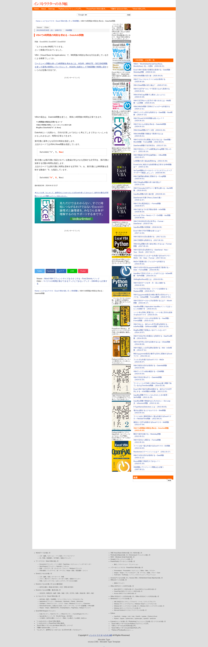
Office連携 (42, 570)
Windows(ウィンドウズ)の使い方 (121, 598)
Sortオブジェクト (52, 603)
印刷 (43, 558)
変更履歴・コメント (82, 570)
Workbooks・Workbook (62, 601)
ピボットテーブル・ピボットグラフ (54, 581)
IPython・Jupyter (119, 618)
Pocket (83, 271)
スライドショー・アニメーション (128, 564)
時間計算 (49, 593)
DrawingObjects (65, 607)
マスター (152, 570)
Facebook (50, 271)
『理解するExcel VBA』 (119, 9)
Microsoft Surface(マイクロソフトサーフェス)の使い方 (130, 610)
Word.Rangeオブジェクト (47, 566)
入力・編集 (42, 556)
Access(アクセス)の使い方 (119, 578)
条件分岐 (42, 599)
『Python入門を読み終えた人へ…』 (122, 630)
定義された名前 (57, 605)
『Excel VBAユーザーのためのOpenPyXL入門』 (126, 628)
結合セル (84, 618)
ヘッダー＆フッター (85, 564)
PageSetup (74, 607)
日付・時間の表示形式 (66, 587)
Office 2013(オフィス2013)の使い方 (147, 596)
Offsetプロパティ (66, 614)
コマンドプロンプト (150, 601)
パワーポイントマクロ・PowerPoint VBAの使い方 (126, 567)
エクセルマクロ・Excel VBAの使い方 (56, 21)
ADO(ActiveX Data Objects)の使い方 (151, 578)
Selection (59, 566)
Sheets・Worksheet (77, 601)
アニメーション (151, 574)
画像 (148, 572)
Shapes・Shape (44, 607)
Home (36, 9)
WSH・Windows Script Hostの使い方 (122, 557)
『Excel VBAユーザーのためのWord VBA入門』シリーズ (54, 625)
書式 (115, 564)
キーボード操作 (63, 578)
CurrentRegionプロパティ (80, 614)
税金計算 (82, 593)
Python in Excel (152, 616)
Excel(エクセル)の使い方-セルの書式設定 (49, 584)
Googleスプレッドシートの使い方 (121, 559)
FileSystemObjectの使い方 (119, 555)
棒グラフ (47, 578)
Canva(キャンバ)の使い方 (118, 621)
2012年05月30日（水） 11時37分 (49, 30)
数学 (88, 593)
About (43, 9)
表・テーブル (61, 570)
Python (112, 613)
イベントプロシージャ (64, 599)
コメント (58, 618)
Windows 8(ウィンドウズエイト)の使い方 (126, 606)
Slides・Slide (144, 570)
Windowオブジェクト (76, 568)
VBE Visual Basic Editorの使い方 (121, 553)
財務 (77, 593)
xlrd (129, 616)
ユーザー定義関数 (81, 605)
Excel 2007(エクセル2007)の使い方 (145, 589)
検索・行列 (65, 593)
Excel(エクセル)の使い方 (44, 573)
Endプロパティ (55, 614)
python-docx (129, 618)
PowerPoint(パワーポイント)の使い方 (122, 561)
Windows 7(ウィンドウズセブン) (123, 603)
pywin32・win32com (150, 618)
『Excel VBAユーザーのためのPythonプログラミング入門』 (129, 623)
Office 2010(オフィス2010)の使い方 (122, 596)
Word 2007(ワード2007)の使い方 (124, 589)
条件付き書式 (43, 587)
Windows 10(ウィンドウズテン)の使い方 (152, 606)
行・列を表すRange (59, 616)
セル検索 (77, 618)
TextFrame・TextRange (121, 574)
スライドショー (140, 574)
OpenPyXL (117, 616)
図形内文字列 (55, 607)
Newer (39, 27)
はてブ (61, 271)
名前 (49, 576)
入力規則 (42, 618)
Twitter (39, 271)
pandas (144, 616)
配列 (47, 599)
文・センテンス (56, 568)
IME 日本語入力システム (121, 601)
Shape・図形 (70, 570)
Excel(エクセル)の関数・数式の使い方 (48, 590)
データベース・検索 (58, 576)
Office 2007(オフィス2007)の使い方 (122, 586)
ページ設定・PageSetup (62, 564)
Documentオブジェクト (46, 564)
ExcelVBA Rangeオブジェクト (46, 611)
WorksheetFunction (45, 605)
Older (46, 27)
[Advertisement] (72, 95)
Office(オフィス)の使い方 (118, 580)
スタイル (66, 566)
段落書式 (49, 558)
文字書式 (56, 558)
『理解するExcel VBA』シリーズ (46, 627)
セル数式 (70, 618)
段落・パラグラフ (44, 568)
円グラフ (54, 578)
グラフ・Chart (63, 603)
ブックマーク (51, 570)
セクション (74, 564)
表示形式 (69, 616)
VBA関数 (75, 21)
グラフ (41, 578)
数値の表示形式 (53, 587)
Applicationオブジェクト (46, 601)
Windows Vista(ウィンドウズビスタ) (145, 603)
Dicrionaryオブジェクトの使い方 (139, 555)
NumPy (138, 616)
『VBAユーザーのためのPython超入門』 (123, 626)
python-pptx (138, 618)
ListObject (42, 603)
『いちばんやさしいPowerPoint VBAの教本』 (50, 623)
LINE (72, 271)
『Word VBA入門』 (139, 9)
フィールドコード (69, 556)
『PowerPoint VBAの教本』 (96, 9)
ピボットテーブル (69, 605)
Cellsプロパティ (44, 614)
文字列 (72, 593)
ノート (132, 574)
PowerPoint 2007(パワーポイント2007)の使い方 (128, 591)
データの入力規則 (72, 581)
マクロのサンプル (78, 599)
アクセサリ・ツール (136, 601)
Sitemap (51, 9)
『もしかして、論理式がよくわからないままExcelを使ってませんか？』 (59, 630)
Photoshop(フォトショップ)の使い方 (141, 621)
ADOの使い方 (137, 553)
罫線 (64, 618)
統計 (92, 593)
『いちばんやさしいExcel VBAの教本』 (49, 621)
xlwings (124, 616)
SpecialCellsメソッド (45, 616)
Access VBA (133, 578)
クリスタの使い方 (160, 621)
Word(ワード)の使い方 (43, 553)
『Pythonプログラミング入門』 (69, 9)
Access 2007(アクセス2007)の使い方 (125, 593)
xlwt (133, 616)
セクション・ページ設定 (55, 556)
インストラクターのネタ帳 (50, 3)
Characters (87, 603)
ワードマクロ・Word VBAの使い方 (47, 561)
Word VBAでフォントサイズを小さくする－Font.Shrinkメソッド (72, 279)
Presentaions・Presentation (122, 570)
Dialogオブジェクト (85, 607)
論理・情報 (56, 593)
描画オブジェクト (66, 558)
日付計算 (42, 593)
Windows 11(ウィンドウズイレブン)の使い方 (127, 608)
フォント (65, 568)
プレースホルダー (130, 572)
